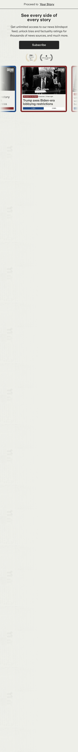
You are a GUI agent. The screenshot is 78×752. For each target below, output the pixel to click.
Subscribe (39, 45)
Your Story (47, 4)
